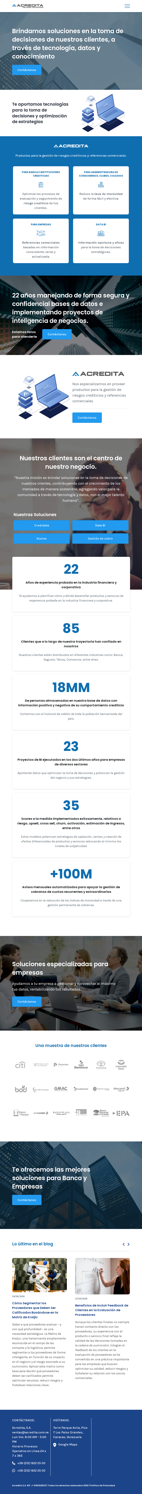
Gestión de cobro (100, 538)
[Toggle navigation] (127, 6)
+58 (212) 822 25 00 (31, 1463)
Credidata (41, 525)
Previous (123, 1244)
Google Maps (67, 1444)
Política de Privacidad (102, 1485)
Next (129, 1244)
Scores (41, 538)
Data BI (100, 525)
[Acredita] (27, 6)
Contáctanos (26, 70)
